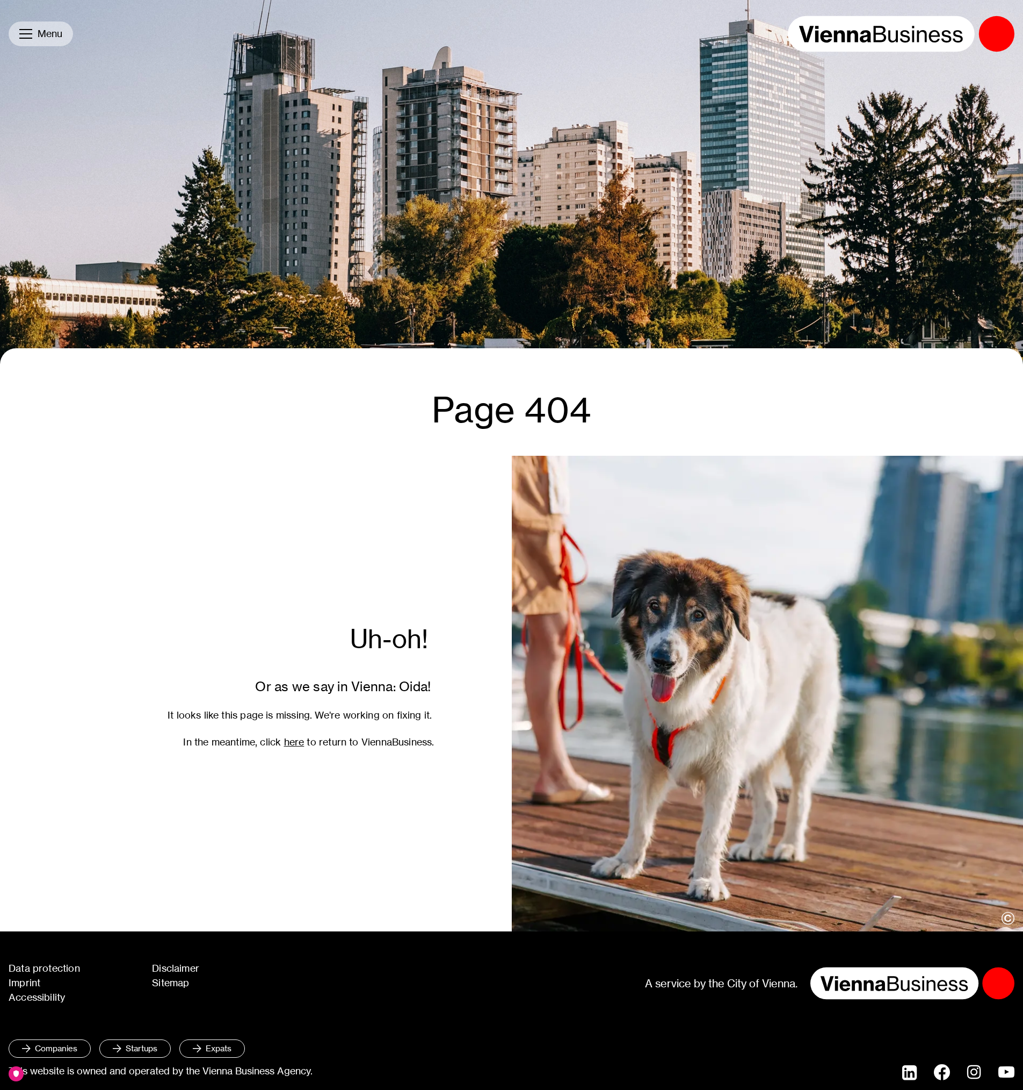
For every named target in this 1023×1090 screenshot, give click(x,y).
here (294, 742)
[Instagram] (974, 1072)
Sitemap (170, 983)
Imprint (24, 983)
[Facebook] (942, 1072)
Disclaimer (175, 968)
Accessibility (37, 997)
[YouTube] (1006, 1072)
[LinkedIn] (909, 1072)
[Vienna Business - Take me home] (901, 34)
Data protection (44, 968)
